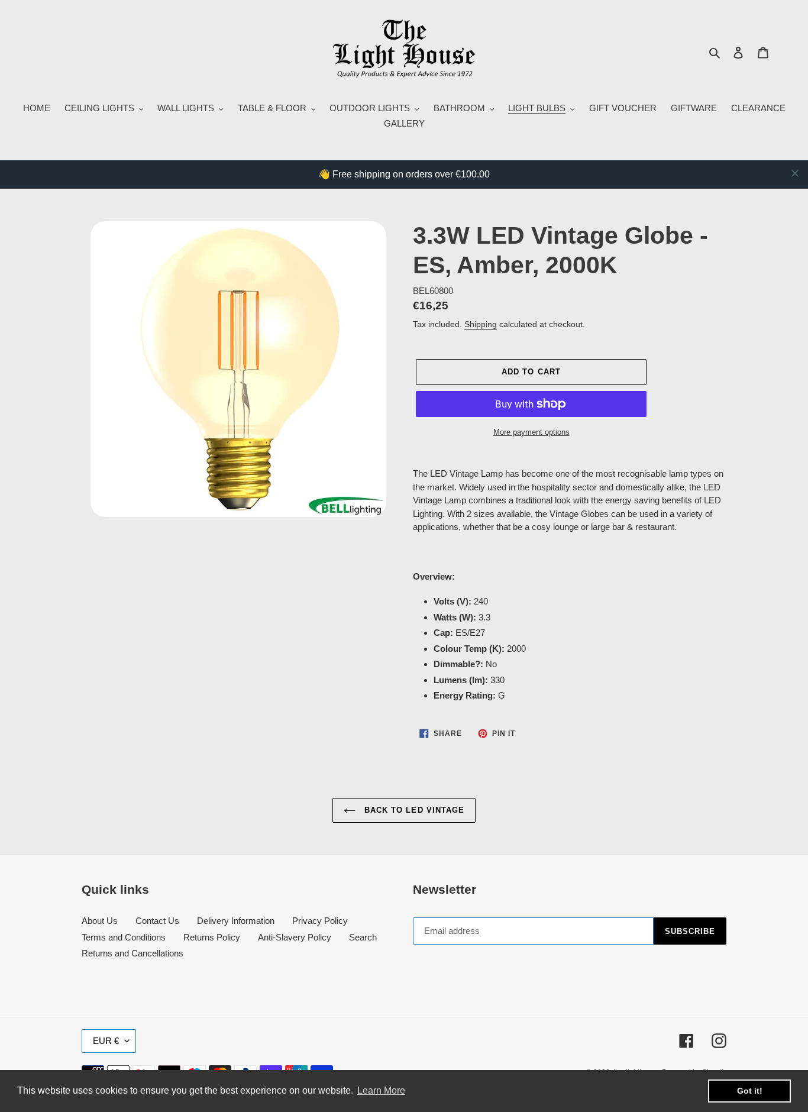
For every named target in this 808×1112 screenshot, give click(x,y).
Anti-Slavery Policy (294, 937)
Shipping (480, 324)
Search (363, 937)
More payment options (531, 432)
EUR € (106, 1041)
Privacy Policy (320, 921)
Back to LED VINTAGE (412, 810)
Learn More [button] (381, 1090)
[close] (795, 173)
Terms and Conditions (124, 937)
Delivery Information (235, 921)
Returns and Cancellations (132, 953)
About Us (100, 921)
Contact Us (157, 921)
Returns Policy (211, 937)
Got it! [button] (749, 1090)
